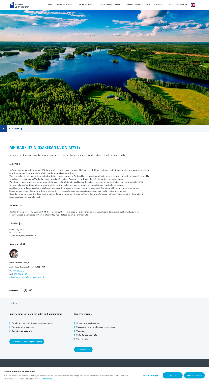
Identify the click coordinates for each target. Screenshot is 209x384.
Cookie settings (150, 375)
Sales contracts (83, 339)
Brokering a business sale (88, 323)
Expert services (133, 5)
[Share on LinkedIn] (30, 290)
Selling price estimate (22, 331)
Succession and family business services (95, 327)
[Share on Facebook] (21, 290)
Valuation (80, 331)
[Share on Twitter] (25, 291)
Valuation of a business (23, 327)
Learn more (47, 379)
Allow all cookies (194, 375)
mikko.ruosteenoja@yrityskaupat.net (26, 277)
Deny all (172, 375)
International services (110, 5)
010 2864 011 (19, 271)
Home (49, 5)
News (148, 5)
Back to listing (15, 128)
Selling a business (86, 5)
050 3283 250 (20, 274)
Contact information (177, 5)
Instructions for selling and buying (27, 341)
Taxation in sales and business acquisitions (32, 323)
